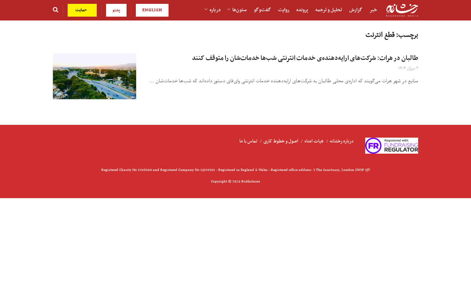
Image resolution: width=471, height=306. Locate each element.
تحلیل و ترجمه (328, 10)
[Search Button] (55, 10)
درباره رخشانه (342, 141)
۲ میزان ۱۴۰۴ (408, 68)
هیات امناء (314, 141)
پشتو (116, 10)
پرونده (302, 10)
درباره (215, 10)
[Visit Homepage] (402, 10)
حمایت (81, 10)
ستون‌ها (239, 10)
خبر (373, 10)
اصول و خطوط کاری (280, 141)
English (152, 10)
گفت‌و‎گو (262, 10)
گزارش (355, 10)
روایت (283, 10)
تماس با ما (248, 141)
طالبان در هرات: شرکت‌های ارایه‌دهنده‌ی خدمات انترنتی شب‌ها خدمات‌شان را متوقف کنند (305, 58)
